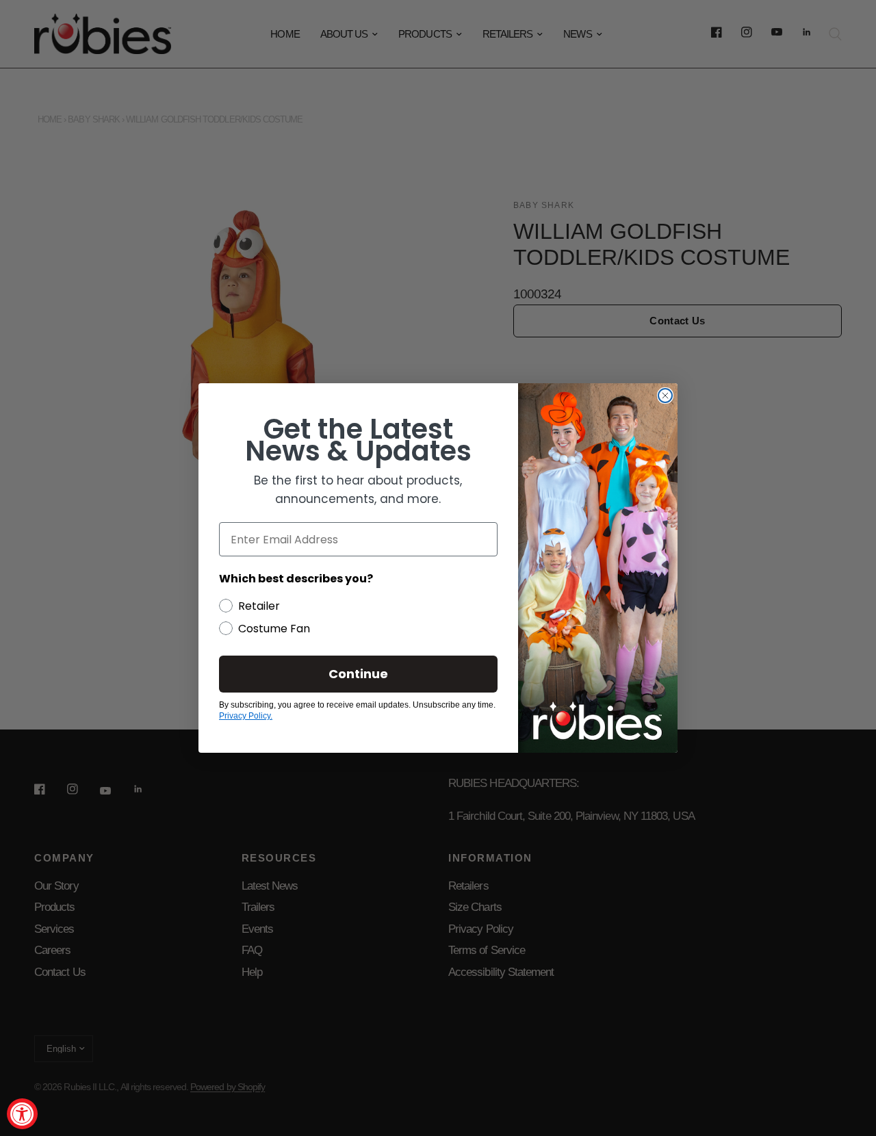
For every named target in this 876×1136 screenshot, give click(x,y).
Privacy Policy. (245, 716)
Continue (358, 673)
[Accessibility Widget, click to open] (22, 1113)
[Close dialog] (665, 395)
